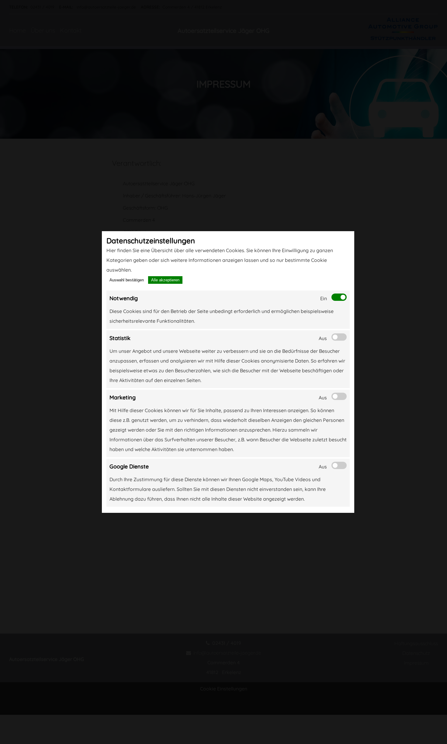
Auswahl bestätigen (126, 280)
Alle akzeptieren (165, 280)
